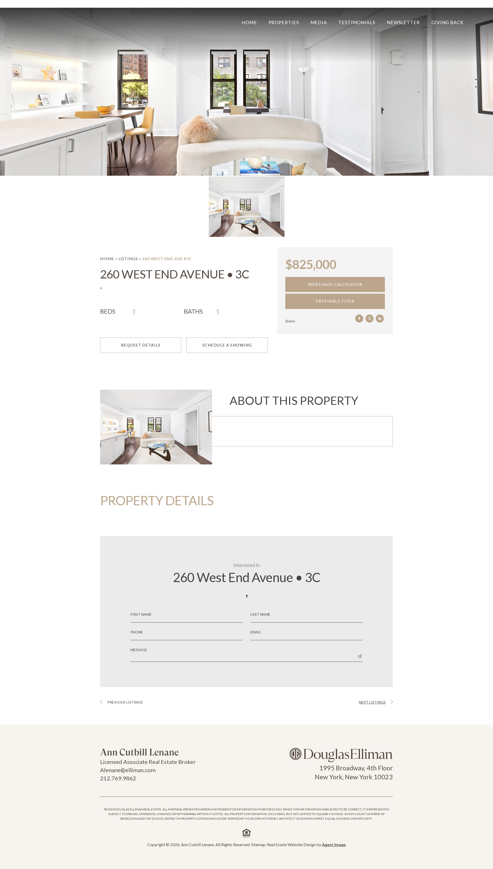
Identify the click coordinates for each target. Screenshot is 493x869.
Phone (136, 632)
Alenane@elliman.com (128, 770)
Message (138, 650)
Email (255, 632)
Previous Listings (125, 702)
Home (249, 22)
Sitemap (258, 844)
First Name (140, 614)
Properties (284, 22)
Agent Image (334, 844)
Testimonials (356, 22)
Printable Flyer (335, 301)
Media (318, 22)
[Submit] (359, 656)
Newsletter (403, 22)
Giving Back (447, 22)
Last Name (260, 614)
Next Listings (372, 702)
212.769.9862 (118, 778)
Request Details (141, 345)
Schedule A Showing (227, 345)
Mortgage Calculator (335, 284)
